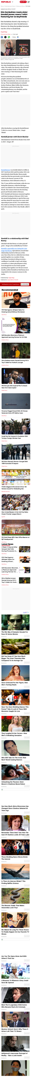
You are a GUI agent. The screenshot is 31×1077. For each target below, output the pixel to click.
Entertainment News (6, 34)
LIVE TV (24, 2)
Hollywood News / (20, 6)
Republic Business (6, 491)
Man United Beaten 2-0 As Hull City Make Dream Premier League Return (15, 513)
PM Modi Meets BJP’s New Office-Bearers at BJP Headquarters (15, 538)
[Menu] (29, 2)
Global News (4, 390)
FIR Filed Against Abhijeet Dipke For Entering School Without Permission (13, 311)
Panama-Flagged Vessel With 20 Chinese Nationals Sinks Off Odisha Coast (14, 412)
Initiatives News (5, 339)
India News (4, 314)
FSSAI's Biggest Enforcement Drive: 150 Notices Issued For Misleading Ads (14, 488)
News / (2, 6)
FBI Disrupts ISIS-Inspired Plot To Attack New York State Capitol (14, 387)
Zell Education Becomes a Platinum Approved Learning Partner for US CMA (14, 336)
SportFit (3, 516)
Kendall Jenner (5, 170)
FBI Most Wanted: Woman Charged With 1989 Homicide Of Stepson (15, 463)
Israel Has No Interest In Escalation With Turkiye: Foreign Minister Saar (15, 437)
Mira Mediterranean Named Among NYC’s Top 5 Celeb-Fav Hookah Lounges (15, 361)
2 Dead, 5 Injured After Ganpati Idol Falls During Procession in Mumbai (9, 550)
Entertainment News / (10, 6)
